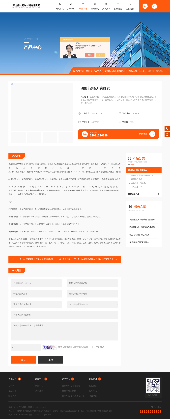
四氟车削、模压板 (137, 71)
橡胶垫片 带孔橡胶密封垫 (73, 396)
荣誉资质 (12, 396)
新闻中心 (39, 379)
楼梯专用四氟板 (69, 391)
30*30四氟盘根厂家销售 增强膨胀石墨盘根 (40, 259)
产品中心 (83, 9)
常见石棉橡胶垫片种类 (139, 235)
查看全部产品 (133, 194)
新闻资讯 (95, 9)
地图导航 (93, 396)
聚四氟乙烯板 (136, 179)
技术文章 (106, 9)
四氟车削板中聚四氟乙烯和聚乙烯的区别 (143, 227)
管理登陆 (30, 407)
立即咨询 (143, 134)
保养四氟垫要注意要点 (139, 242)
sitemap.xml (41, 407)
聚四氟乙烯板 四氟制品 (115, 71)
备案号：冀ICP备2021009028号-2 (66, 411)
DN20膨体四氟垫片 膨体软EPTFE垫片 (97, 259)
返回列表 (66, 259)
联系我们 (130, 9)
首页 (88, 71)
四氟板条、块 (136, 187)
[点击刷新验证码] (49, 347)
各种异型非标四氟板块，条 (142, 175)
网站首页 (60, 9)
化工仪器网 (21, 407)
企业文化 (12, 391)
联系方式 (93, 391)
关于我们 (71, 9)
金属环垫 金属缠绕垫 (71, 386)
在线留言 (118, 9)
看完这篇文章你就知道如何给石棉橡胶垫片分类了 (143, 219)
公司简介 (12, 386)
